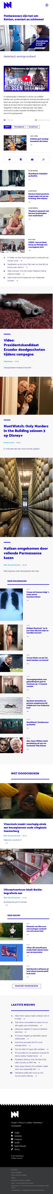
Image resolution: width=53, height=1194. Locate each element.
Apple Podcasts (20, 1146)
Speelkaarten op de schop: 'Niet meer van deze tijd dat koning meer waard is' (27, 266)
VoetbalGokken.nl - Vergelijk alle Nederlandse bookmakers (27, 1190)
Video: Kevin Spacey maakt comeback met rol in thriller (32, 1018)
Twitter (16, 1132)
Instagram (18, 1139)
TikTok (16, 1149)
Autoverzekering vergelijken (19, 1175)
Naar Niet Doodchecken (26, 986)
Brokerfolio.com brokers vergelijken (21, 1180)
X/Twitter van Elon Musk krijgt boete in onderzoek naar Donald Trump (28, 259)
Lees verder (8, 150)
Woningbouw (19, 127)
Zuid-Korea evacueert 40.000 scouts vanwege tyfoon (28, 1044)
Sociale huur (33, 127)
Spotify (17, 1142)
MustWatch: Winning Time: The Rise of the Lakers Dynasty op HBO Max (30, 1061)
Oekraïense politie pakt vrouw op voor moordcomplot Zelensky (29, 1075)
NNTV (7, 127)
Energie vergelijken (16, 1172)
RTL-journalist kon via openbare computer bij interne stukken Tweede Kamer (32, 1055)
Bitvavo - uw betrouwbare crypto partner (22, 1183)
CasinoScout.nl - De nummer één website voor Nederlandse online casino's (30, 1187)
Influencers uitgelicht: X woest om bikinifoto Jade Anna (31, 1031)
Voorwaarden (16, 1125)
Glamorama (33, 171)
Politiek (31, 240)
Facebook (18, 1136)
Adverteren (38, 1122)
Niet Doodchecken (12, 565)
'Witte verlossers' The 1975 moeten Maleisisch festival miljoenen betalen (26, 273)
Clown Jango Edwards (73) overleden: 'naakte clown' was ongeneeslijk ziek (31, 1068)
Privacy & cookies (25, 1122)
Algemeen (32, 191)
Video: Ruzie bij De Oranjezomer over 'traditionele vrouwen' (25, 279)
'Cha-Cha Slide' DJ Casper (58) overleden (30, 1049)
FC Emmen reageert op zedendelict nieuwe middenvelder (31, 1037)
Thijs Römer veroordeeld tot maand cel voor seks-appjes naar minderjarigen (31, 1024)
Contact (14, 1122)
